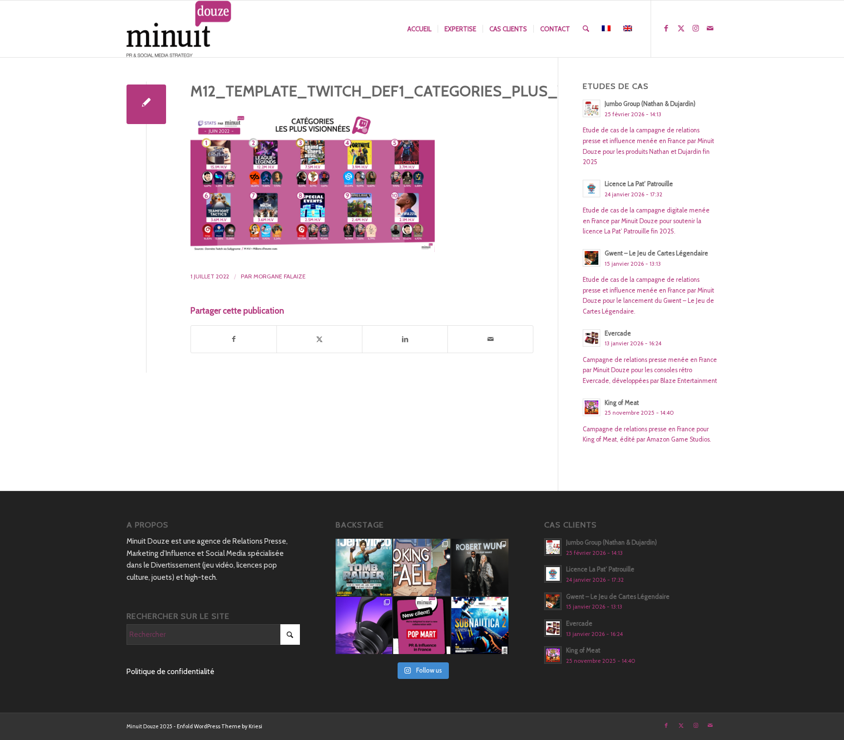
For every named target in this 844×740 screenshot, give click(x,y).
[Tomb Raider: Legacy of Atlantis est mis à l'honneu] (364, 567)
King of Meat (622, 402)
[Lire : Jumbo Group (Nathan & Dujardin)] (591, 108)
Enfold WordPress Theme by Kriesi (219, 726)
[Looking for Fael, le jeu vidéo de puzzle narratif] (421, 567)
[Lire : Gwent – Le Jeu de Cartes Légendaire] (591, 258)
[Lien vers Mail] (710, 28)
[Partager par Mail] (490, 339)
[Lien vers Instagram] (695, 28)
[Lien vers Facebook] (666, 28)
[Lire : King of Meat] (591, 407)
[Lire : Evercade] (591, 338)
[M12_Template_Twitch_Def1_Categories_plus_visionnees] (146, 104)
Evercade (618, 333)
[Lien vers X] (681, 28)
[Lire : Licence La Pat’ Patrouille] (591, 188)
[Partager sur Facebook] (233, 339)
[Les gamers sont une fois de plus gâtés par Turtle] (364, 625)
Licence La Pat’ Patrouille (639, 184)
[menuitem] (419, 28)
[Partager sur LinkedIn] (404, 339)
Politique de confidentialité (170, 671)
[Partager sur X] (319, 339)
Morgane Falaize (279, 276)
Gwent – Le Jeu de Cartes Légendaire (656, 253)
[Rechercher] (585, 28)
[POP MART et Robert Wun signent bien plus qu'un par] (479, 567)
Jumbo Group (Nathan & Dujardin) (650, 103)
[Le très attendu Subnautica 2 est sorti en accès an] (479, 625)
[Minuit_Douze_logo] (179, 28)
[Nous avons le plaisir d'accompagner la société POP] (421, 625)
